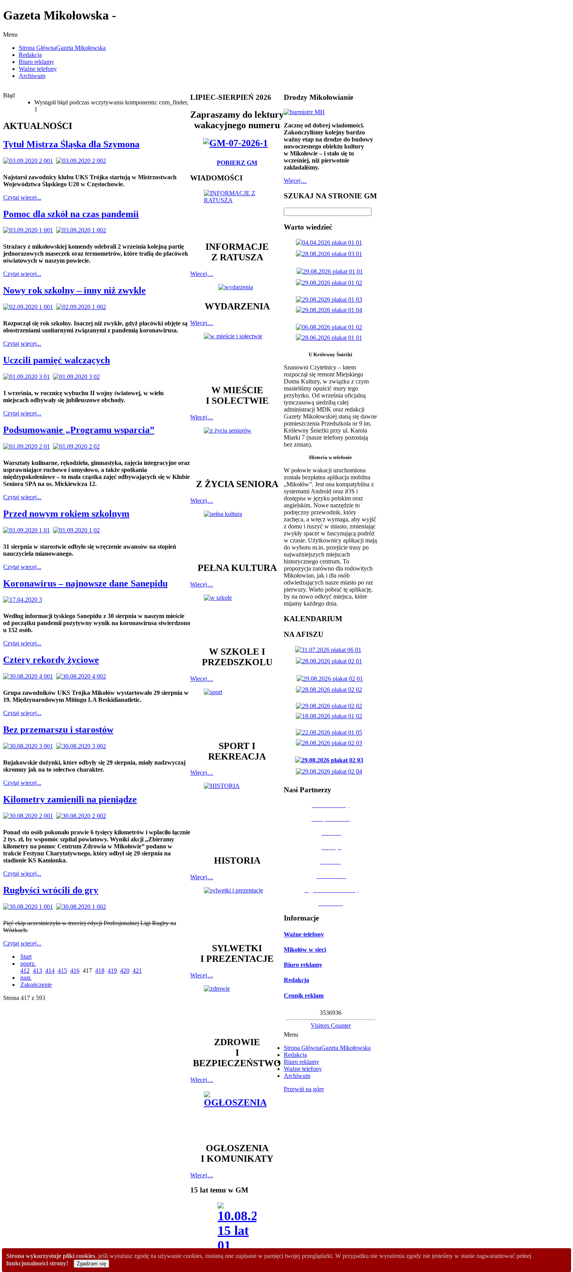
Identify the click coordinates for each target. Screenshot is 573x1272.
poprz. (28, 963)
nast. (26, 977)
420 (124, 970)
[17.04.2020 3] (24, 599)
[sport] (237, 711)
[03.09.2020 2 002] (82, 160)
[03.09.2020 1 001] (29, 230)
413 (37, 970)
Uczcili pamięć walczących (56, 360)
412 (25, 970)
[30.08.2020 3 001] (29, 746)
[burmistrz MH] (304, 112)
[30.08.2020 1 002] (82, 906)
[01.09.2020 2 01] (28, 446)
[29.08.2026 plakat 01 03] (330, 299)
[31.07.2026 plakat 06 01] (329, 650)
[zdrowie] (237, 1007)
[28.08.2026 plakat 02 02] (330, 689)
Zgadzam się (91, 1264)
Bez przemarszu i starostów (58, 729)
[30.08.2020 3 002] (82, 746)
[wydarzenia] (237, 287)
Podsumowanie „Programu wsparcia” (78, 430)
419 (112, 970)
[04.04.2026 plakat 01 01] (330, 242)
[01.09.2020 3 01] (28, 376)
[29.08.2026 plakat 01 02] (330, 282)
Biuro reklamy (303, 964)
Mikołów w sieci (305, 949)
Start (26, 956)
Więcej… (201, 273)
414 (50, 970)
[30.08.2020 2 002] (82, 816)
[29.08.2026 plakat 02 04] (330, 771)
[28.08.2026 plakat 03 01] (330, 254)
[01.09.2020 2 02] (78, 446)
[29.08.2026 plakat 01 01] (331, 271)
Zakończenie (36, 984)
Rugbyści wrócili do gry (50, 890)
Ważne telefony (304, 934)
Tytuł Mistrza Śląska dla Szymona (71, 144)
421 (137, 970)
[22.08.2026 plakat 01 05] (330, 732)
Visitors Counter (331, 1025)
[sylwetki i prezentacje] (237, 911)
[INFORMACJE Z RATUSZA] (237, 212)
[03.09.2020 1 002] (82, 230)
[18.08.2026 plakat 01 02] (330, 716)
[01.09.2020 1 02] (78, 530)
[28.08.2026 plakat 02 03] (330, 743)
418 (99, 970)
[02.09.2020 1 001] (29, 307)
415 (62, 970)
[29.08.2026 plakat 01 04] (330, 310)
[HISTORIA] (237, 815)
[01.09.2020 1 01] (28, 530)
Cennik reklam (304, 995)
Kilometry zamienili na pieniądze (70, 799)
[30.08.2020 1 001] (29, 906)
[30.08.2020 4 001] (29, 676)
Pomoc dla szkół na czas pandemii (71, 214)
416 (75, 970)
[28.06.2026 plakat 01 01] (330, 337)
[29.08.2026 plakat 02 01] (331, 678)
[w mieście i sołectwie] (237, 355)
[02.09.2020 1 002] (82, 307)
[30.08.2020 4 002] (82, 676)
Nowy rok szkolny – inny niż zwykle (74, 290)
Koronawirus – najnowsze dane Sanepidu (85, 583)
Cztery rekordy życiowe (51, 660)
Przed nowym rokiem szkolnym (66, 514)
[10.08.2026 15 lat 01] (237, 1229)
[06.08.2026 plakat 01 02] (330, 327)
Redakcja (296, 980)
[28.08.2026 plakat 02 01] (330, 661)
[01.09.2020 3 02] (78, 376)
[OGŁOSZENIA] (237, 1113)
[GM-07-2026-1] (237, 143)
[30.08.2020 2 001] (29, 816)
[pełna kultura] (237, 533)
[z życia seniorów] (237, 449)
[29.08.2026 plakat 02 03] (330, 760)
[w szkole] (237, 616)
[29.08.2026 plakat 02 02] (330, 706)
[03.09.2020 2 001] (29, 160)
